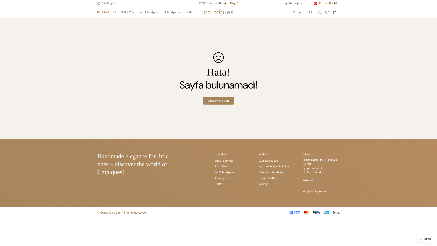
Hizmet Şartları (268, 178)
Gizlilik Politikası (268, 160)
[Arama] (310, 12)
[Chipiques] (218, 12)
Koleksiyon (170, 12)
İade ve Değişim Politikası (274, 166)
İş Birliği (263, 184)
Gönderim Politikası (271, 172)
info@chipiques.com (315, 191)
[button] (335, 12)
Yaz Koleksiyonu (149, 12)
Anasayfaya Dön (218, 100)
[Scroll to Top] (430, 227)
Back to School (106, 12)
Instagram (308, 180)
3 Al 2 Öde (127, 12)
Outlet (189, 12)
